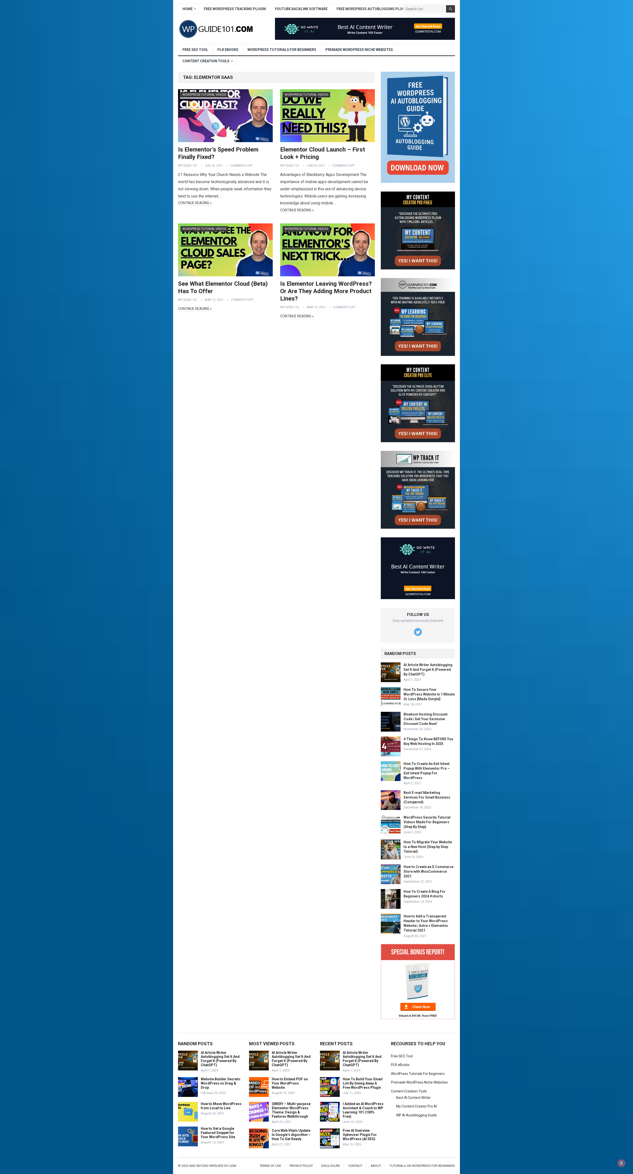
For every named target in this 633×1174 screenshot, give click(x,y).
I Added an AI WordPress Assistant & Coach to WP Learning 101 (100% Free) (363, 1110)
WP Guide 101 (188, 165)
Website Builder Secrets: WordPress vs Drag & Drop (221, 1083)
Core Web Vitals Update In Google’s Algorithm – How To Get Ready (291, 1135)
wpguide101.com (222, 1166)
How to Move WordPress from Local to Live (221, 1106)
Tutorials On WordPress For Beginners (422, 1166)
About (376, 1166)
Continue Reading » (195, 203)
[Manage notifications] (621, 1163)
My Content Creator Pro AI (416, 1106)
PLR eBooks (227, 50)
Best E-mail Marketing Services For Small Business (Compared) (427, 797)
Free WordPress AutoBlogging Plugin (372, 9)
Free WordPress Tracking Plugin (235, 9)
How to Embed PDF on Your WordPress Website (290, 1083)
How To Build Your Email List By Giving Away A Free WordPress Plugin (363, 1083)
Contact (355, 1166)
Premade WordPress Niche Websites (359, 50)
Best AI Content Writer (413, 1098)
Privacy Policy (301, 1166)
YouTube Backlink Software (301, 9)
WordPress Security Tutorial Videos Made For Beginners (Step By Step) (427, 822)
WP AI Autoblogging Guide (416, 1115)
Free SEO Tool (195, 50)
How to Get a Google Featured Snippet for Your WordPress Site (218, 1133)
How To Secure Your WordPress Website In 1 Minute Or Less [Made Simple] (429, 694)
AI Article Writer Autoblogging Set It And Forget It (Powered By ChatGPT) (428, 669)
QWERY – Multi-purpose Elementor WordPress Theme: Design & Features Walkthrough (291, 1110)
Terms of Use (270, 1166)
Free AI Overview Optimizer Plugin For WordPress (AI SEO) (360, 1135)
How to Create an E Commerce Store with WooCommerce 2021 (428, 871)
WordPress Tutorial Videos (204, 94)
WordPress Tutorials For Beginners (282, 50)
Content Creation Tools (205, 61)
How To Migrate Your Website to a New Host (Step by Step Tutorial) (428, 846)
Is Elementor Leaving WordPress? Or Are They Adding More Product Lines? (326, 291)
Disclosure (330, 1166)
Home (187, 9)
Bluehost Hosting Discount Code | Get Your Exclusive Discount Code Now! (426, 719)
